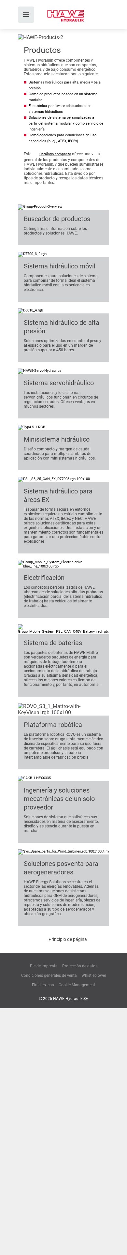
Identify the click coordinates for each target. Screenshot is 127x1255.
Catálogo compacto (55, 154)
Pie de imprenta (44, 966)
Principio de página (68, 939)
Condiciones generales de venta (49, 975)
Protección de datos (79, 966)
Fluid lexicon (43, 985)
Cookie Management (77, 985)
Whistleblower (93, 975)
